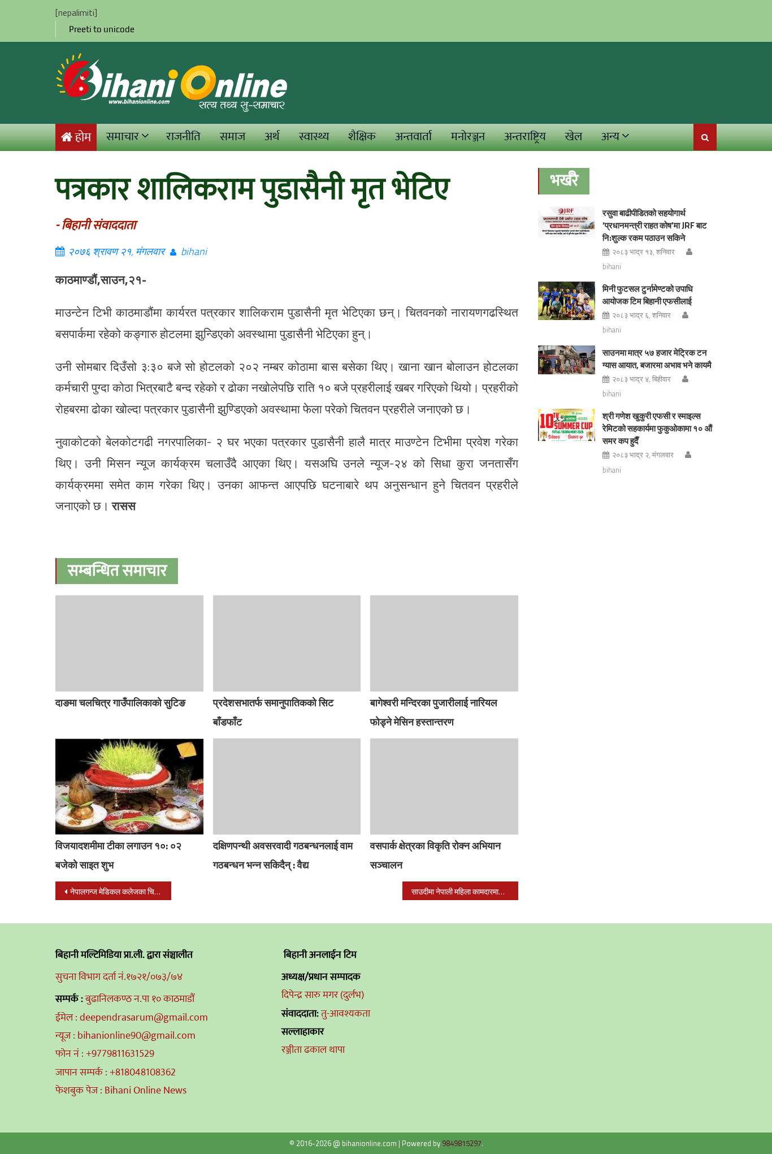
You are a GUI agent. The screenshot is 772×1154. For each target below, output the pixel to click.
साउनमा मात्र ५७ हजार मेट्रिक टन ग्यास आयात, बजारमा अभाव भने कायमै (657, 358)
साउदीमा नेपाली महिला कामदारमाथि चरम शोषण (464, 891)
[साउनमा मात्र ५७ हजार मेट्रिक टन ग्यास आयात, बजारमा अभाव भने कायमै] (566, 359)
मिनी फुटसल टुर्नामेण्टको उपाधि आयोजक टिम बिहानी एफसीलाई (647, 295)
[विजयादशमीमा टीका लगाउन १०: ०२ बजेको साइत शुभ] (129, 786)
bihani (194, 251)
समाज (232, 136)
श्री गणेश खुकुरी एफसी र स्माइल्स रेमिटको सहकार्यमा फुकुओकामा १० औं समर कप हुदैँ (657, 428)
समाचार (122, 136)
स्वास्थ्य (314, 136)
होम (83, 137)
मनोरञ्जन (468, 136)
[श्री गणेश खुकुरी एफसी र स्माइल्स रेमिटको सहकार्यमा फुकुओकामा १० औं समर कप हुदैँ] (566, 425)
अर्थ (272, 136)
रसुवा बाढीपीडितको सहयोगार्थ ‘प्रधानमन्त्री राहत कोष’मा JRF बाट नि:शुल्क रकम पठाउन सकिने (654, 225)
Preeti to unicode (102, 29)
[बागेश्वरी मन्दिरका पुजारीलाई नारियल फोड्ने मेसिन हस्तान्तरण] (444, 643)
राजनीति (183, 136)
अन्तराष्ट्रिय (525, 136)
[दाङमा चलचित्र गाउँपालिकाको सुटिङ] (129, 643)
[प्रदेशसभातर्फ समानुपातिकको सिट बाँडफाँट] (287, 643)
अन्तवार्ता (413, 136)
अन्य (610, 136)
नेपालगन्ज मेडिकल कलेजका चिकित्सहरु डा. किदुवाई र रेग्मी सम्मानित (120, 891)
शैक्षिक (362, 136)
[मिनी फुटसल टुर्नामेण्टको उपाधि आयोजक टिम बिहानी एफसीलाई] (566, 300)
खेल (573, 136)
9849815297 (462, 1143)
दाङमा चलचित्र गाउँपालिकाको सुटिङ (120, 702)
